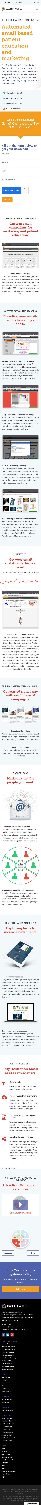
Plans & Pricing (6, 1377)
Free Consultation (7, 1399)
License (4, 1468)
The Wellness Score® (8, 1346)
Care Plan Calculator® (8, 1349)
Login (37, 2)
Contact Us (5, 1380)
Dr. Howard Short (7, 1440)
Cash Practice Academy (9, 1358)
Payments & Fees (7, 1457)
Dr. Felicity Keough (7, 1432)
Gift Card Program (7, 1363)
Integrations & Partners (8, 1369)
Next (33, 1253)
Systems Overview (7, 1344)
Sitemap (4, 1451)
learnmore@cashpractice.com (11, 1327)
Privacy (4, 1465)
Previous (8, 1253)
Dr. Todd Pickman (7, 1426)
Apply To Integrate (7, 1410)
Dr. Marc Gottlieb (7, 1435)
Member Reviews (7, 1418)
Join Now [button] (20, 1289)
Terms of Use (6, 1454)
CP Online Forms (6, 1361)
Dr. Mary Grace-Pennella (9, 1438)
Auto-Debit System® (8, 1352)
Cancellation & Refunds (9, 1460)
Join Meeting (5, 1402)
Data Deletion (6, 1474)
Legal (3, 1477)
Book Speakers (6, 1391)
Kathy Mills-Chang (7, 1421)
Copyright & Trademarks (9, 1471)
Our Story (4, 1388)
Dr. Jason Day (6, 1429)
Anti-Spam (5, 1463)
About (3, 1383)
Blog (3, 1385)
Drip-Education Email (8, 1355)
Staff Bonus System (8, 1366)
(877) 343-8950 (12, 2)
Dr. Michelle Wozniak (8, 1424)
